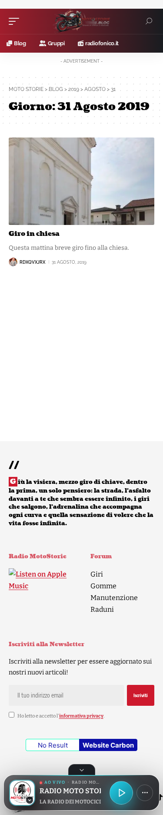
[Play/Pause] (121, 793)
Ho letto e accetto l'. (60, 716)
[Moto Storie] (82, 21)
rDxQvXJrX (32, 262)
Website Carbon (108, 745)
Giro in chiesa (34, 233)
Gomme (103, 586)
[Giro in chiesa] (81, 181)
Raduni (102, 609)
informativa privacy (81, 716)
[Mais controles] (144, 793)
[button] (16, 21)
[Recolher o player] (81, 769)
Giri (96, 574)
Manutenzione (114, 598)
